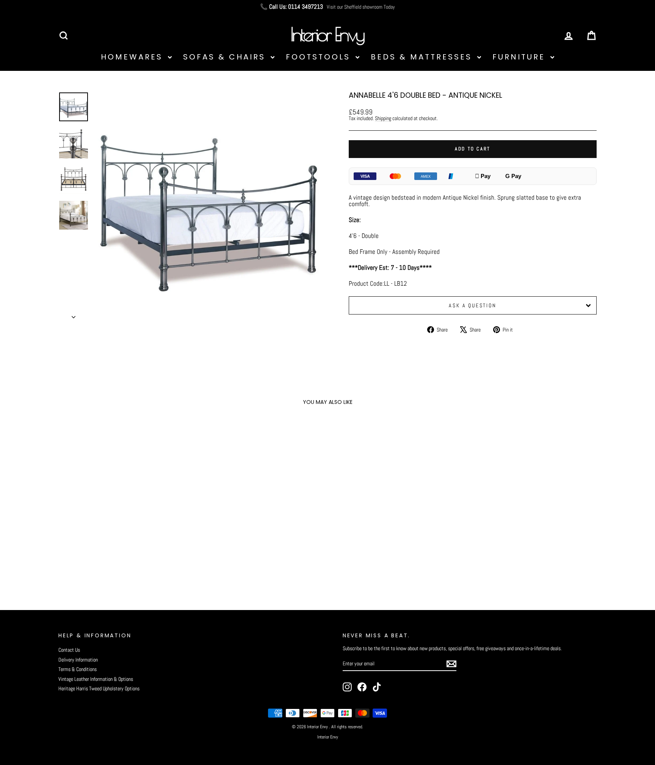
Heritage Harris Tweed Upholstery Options (98, 688)
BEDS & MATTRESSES (423, 57)
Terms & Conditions (77, 669)
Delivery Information (78, 659)
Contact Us (69, 649)
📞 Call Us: (291, 7)
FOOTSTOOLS (320, 57)
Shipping (383, 118)
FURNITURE (520, 57)
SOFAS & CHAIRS (226, 57)
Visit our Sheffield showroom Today (361, 6)
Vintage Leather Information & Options (95, 679)
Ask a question (472, 305)
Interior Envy (327, 737)
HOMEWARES (133, 57)
